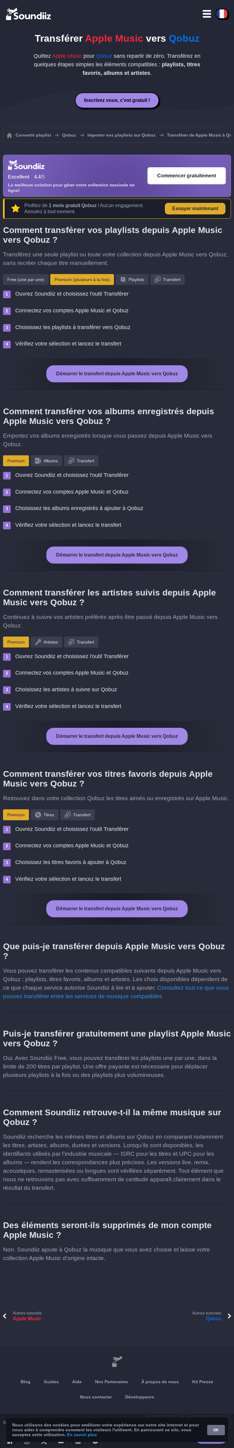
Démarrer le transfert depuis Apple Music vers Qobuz (117, 373)
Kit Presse (202, 1381)
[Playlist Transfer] (29, 14)
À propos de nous (160, 1381)
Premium (16, 460)
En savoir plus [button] (82, 1434)
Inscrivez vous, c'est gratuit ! (117, 100)
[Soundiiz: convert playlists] (117, 1362)
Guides (51, 1381)
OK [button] (216, 1430)
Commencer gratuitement (186, 175)
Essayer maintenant (195, 208)
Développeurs (139, 1396)
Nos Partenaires (111, 1381)
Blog (25, 1381)
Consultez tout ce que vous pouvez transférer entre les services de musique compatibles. (116, 991)
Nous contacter (96, 1396)
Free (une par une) (25, 279)
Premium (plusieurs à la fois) (82, 279)
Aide (77, 1381)
